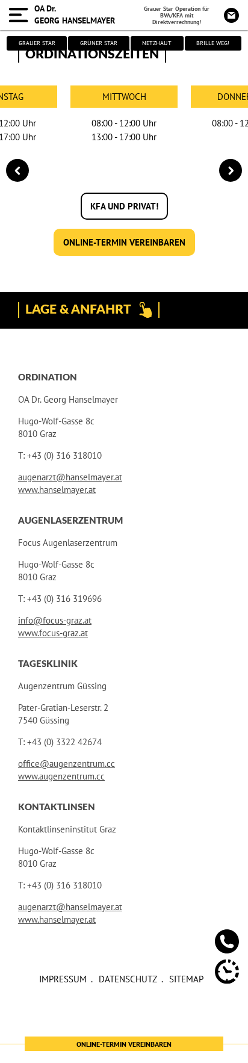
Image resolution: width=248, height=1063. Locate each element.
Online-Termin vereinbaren (124, 242)
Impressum (63, 979)
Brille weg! (212, 43)
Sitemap (186, 979)
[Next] (230, 170)
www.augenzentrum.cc (61, 776)
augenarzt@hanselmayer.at (70, 477)
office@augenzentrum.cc (66, 763)
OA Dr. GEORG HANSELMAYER (74, 14)
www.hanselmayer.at (57, 489)
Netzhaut (157, 43)
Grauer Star (37, 43)
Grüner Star (98, 43)
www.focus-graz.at (53, 633)
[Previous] (17, 170)
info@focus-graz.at (54, 620)
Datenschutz (128, 979)
